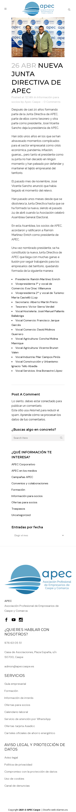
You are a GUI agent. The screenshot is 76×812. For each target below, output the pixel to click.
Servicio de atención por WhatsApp (27, 719)
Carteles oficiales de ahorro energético (29, 733)
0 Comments (52, 102)
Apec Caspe (32, 102)
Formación (18, 490)
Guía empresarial (15, 684)
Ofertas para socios (24, 502)
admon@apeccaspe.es (19, 666)
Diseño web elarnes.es (55, 809)
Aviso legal (11, 757)
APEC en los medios (24, 471)
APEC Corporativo (23, 464)
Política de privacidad (18, 764)
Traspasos (18, 509)
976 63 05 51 (13, 643)
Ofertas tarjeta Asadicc (19, 726)
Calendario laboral (16, 712)
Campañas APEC (22, 477)
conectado (48, 401)
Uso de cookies (14, 778)
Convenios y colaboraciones (29, 483)
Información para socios (27, 496)
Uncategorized (21, 515)
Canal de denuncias (17, 786)
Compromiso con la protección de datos (30, 771)
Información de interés (18, 698)
